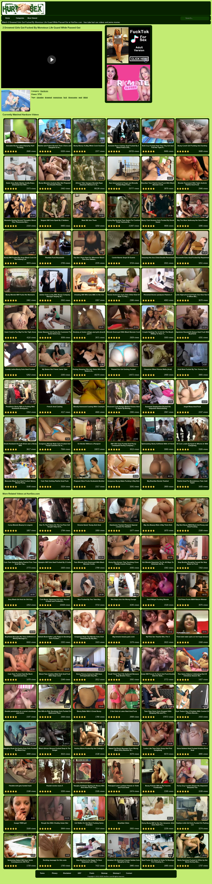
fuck (65, 98)
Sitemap (104, 873)
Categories (20, 18)
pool (80, 98)
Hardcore (44, 91)
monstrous (57, 98)
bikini (85, 98)
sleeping (40, 98)
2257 (79, 873)
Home (7, 18)
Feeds (92, 873)
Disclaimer (67, 873)
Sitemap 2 (116, 873)
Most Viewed (32, 18)
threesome (72, 98)
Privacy (54, 873)
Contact (129, 873)
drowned (48, 98)
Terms (42, 873)
